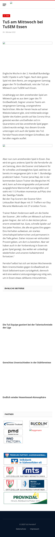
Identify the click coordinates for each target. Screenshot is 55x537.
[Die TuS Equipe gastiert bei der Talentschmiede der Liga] (27, 308)
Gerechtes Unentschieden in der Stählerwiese (27, 362)
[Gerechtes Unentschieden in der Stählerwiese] (27, 346)
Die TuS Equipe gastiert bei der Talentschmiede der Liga (27, 326)
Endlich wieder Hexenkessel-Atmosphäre (24, 397)
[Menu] (4, 5)
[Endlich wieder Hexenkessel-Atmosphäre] (27, 381)
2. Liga (6, 16)
